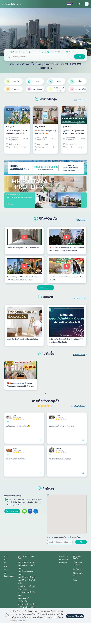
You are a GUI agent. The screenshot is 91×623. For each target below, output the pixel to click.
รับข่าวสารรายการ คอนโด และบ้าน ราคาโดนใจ (64, 537)
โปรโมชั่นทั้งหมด (79, 355)
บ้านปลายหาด (22, 589)
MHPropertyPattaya (11, 3)
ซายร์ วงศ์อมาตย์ (23, 598)
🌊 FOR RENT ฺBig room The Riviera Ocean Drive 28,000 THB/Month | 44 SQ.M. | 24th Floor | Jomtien (74, 132)
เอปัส (20, 583)
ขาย (5, 559)
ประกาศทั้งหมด (79, 100)
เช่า (5, 562)
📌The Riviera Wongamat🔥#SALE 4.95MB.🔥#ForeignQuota (45, 132)
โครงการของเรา (9, 576)
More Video (44, 288)
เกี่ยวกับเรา (76, 569)
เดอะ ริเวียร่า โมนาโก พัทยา (27, 577)
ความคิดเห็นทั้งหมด (78, 406)
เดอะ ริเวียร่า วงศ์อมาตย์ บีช (27, 562)
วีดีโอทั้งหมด (80, 220)
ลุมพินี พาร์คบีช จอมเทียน (26, 607)
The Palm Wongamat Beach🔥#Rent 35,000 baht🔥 (16, 132)
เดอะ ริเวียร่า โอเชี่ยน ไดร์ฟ (27, 580)
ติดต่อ (75, 580)
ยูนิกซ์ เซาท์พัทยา (24, 601)
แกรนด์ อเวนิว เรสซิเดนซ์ (26, 586)
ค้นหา (79, 57)
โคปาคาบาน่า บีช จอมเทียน (27, 604)
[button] (87, 31)
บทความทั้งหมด (79, 298)
